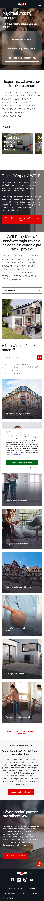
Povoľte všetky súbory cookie (22, 462)
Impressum (31, 888)
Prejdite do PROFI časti (17, 855)
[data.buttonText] (39, 864)
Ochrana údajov (10, 894)
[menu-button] (39, 4)
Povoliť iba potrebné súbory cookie (26, 468)
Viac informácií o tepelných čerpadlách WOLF (22, 219)
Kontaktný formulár (16, 888)
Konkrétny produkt (22, 39)
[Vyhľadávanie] (39, 357)
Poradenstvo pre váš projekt (22, 48)
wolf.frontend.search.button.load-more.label (22, 732)
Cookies (22, 894)
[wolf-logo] (22, 4)
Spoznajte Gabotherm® (21, 792)
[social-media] (12, 880)
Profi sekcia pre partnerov (22, 57)
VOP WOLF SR (34, 894)
